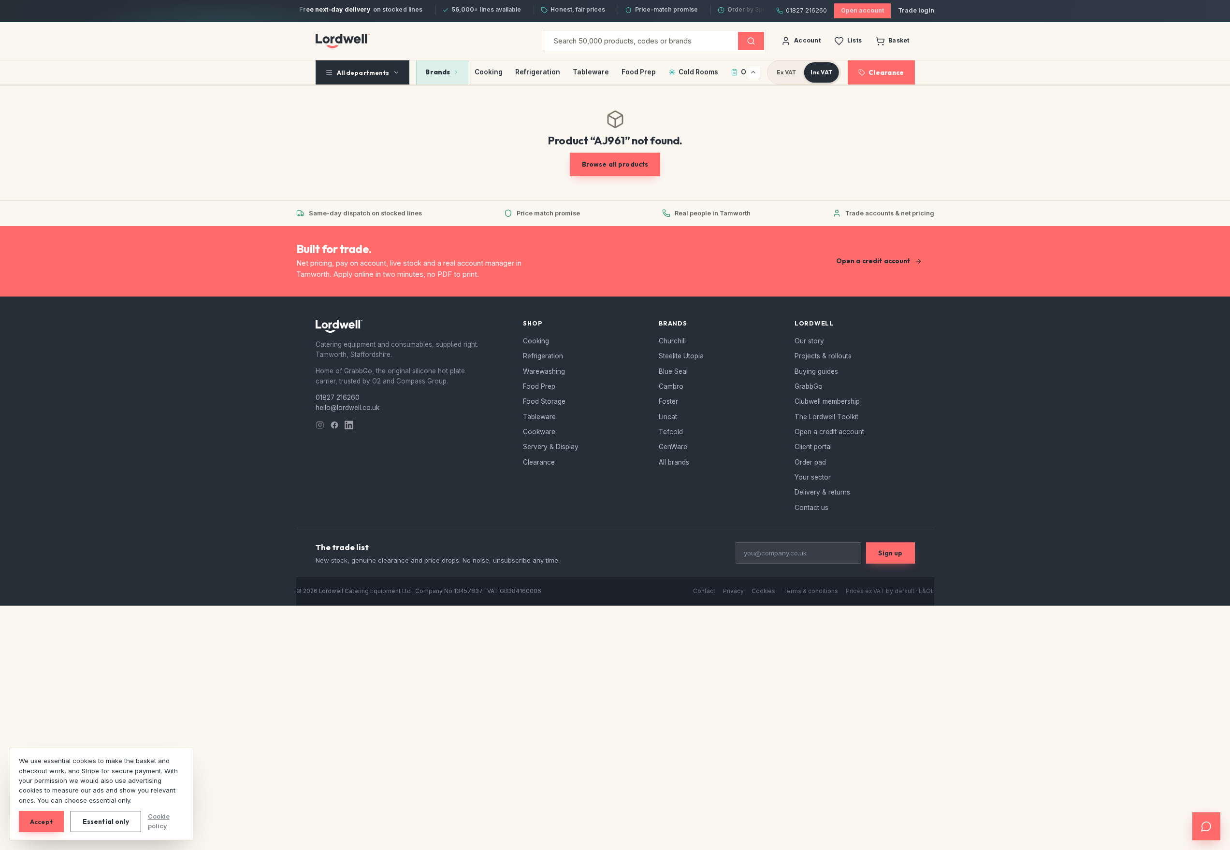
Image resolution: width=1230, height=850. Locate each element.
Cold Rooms (698, 72)
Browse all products (615, 164)
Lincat (668, 417)
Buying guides (816, 371)
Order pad (810, 462)
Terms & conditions (810, 591)
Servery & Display (551, 447)
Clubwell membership (827, 401)
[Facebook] (334, 425)
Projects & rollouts (823, 356)
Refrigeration (537, 72)
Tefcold (671, 432)
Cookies (763, 591)
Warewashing (544, 371)
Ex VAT (786, 72)
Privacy (733, 591)
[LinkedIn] (349, 425)
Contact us (811, 507)
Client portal (813, 447)
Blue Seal (673, 371)
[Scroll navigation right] (753, 72)
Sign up (890, 553)
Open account (862, 10)
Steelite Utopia (681, 356)
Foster (668, 401)
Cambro (671, 386)
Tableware (591, 72)
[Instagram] (320, 425)
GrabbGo (809, 386)
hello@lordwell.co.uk (347, 407)
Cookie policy (159, 821)
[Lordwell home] (343, 41)
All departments (363, 72)
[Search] (751, 41)
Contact (704, 591)
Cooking (489, 72)
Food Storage (544, 401)
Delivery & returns (822, 492)
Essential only (106, 821)
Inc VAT (821, 72)
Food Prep (639, 72)
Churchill (672, 341)
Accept (41, 821)
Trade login (916, 10)
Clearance (886, 72)
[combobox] (641, 41)
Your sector (813, 477)
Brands (437, 72)
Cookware (539, 432)
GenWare (673, 447)
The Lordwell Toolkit (826, 417)
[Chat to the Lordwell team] (1206, 826)
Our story (809, 341)
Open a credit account (873, 261)
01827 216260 (806, 10)
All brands (674, 462)
